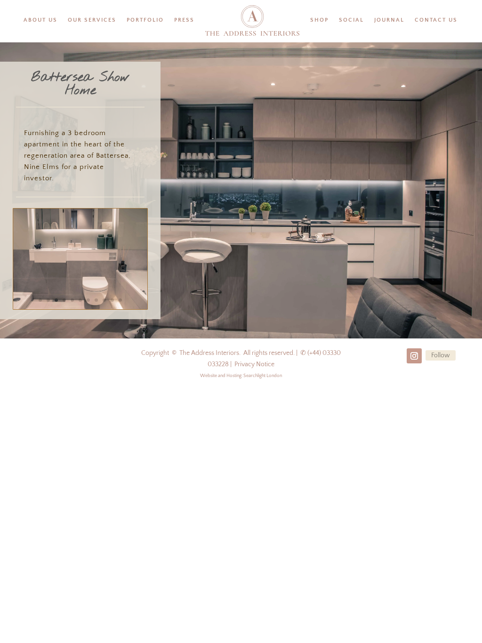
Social (351, 20)
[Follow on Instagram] (414, 355)
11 (120, 300)
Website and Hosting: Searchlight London (241, 375)
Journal (389, 20)
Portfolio (145, 20)
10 (112, 300)
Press (184, 20)
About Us (40, 20)
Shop (319, 20)
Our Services (92, 20)
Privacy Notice (254, 364)
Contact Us (436, 20)
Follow (440, 355)
